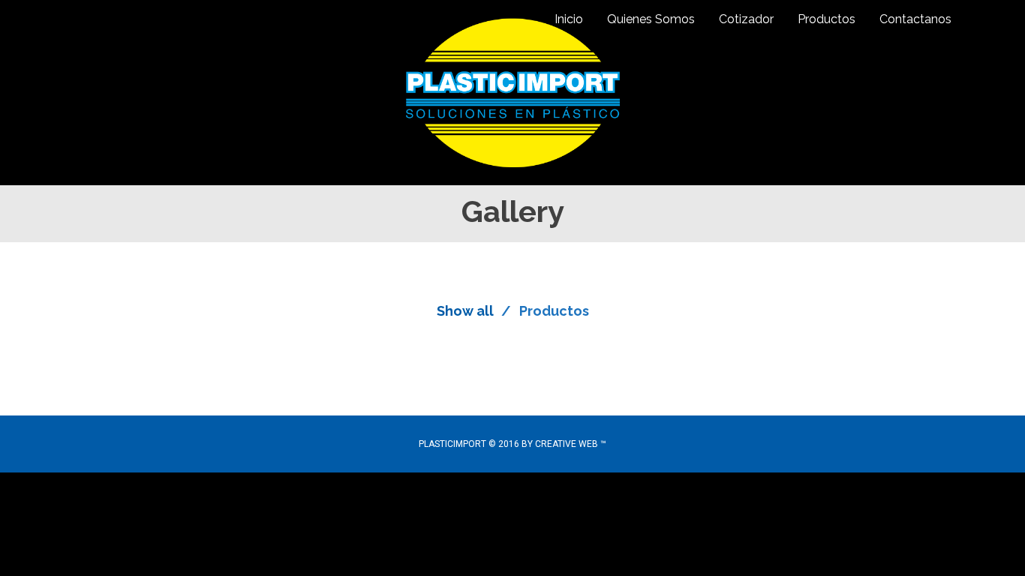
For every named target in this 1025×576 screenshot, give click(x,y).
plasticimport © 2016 (470, 444)
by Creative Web (560, 444)
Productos (554, 311)
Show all (465, 311)
